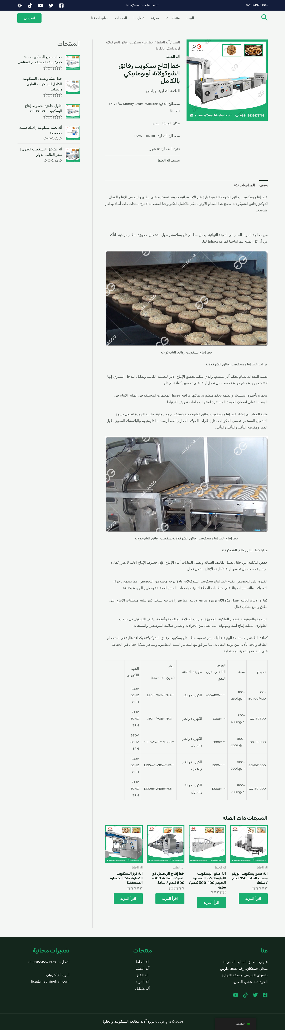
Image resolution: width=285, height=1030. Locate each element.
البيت (190, 18)
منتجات (175, 18)
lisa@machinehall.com (142, 5)
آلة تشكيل (142, 988)
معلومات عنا (99, 18)
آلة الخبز (142, 975)
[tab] (263, 185)
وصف (263, 185)
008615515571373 (42, 962)
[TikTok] (30, 5)
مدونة (155, 18)
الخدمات (121, 18)
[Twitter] (51, 5)
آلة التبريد (142, 982)
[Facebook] (61, 5)
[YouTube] (40, 5)
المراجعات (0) (244, 185)
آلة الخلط (163, 42)
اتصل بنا (139, 18)
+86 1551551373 (257, 5)
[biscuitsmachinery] (19, 5)
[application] (168, 18)
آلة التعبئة (142, 968)
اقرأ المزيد (253, 898)
